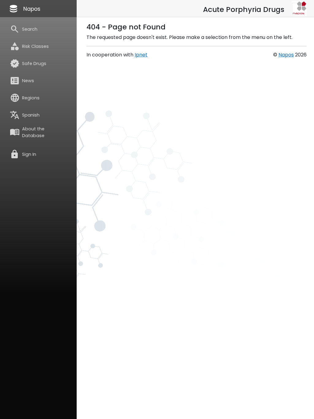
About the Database (27, 132)
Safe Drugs (28, 63)
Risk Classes (29, 46)
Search (23, 29)
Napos (24, 8)
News (22, 80)
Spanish (25, 115)
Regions (25, 98)
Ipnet (141, 54)
